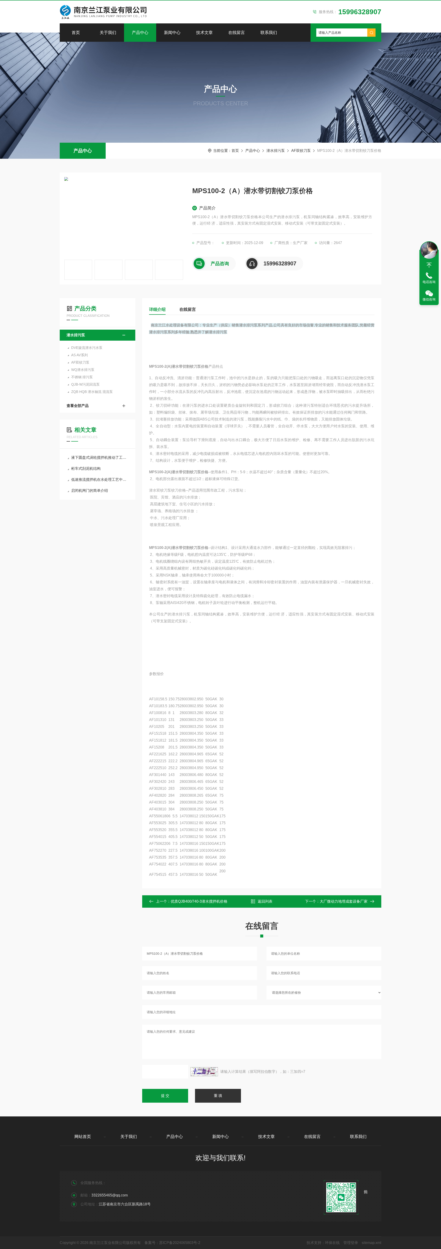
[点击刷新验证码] (204, 1071)
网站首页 (82, 1136)
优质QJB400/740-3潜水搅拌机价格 (199, 901)
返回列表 (265, 901)
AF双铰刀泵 (301, 151)
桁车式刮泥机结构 (86, 468)
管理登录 (350, 1243)
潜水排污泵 (275, 151)
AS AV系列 (79, 355)
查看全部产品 (78, 406)
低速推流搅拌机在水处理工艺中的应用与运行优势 (99, 479)
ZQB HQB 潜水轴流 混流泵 (92, 392)
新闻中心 (172, 32)
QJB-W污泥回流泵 (85, 384)
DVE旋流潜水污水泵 (86, 348)
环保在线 (332, 1243)
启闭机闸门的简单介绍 (89, 490)
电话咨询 (429, 282)
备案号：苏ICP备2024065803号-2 (172, 1243)
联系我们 (268, 32)
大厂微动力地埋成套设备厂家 (344, 901)
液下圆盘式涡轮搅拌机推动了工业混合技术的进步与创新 (99, 457)
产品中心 (140, 32)
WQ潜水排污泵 (82, 370)
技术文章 (204, 32)
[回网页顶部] (429, 265)
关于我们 (108, 32)
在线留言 (236, 32)
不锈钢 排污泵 (82, 377)
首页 (76, 32)
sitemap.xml (371, 1243)
